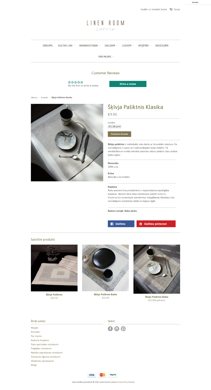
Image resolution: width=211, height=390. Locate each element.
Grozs (177, 9)
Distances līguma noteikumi (45, 356)
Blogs (34, 365)
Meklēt (34, 328)
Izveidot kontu (159, 9)
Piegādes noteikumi (41, 348)
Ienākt (144, 9)
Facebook (110, 328)
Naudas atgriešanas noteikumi (47, 352)
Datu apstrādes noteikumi (44, 344)
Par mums (36, 336)
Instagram (116, 328)
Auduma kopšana (40, 340)
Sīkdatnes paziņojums (42, 361)
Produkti (44, 97)
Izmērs (111, 122)
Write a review (128, 84)
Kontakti (35, 332)
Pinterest (123, 328)
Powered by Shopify (126, 382)
